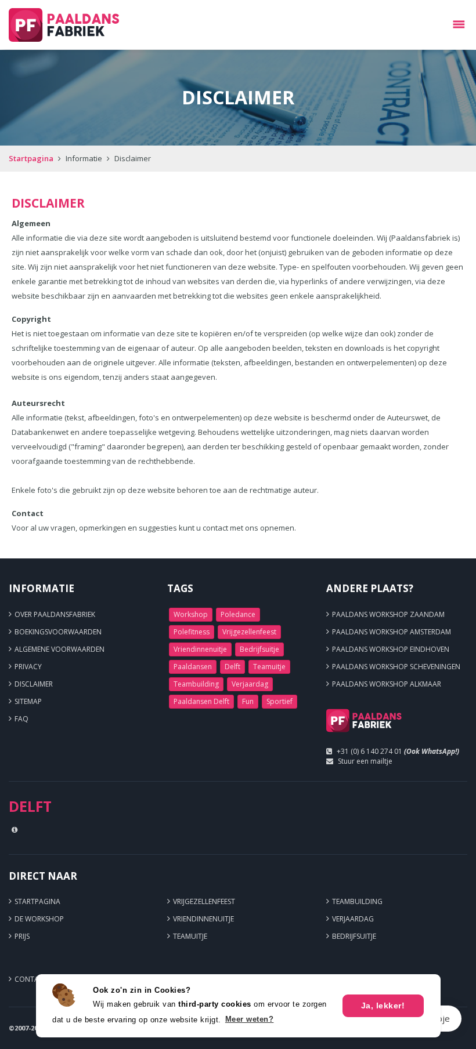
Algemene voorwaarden (59, 649)
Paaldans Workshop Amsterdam (391, 632)
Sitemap (28, 701)
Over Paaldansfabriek (55, 614)
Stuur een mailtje (365, 761)
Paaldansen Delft (201, 701)
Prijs (22, 936)
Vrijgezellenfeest (249, 632)
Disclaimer (34, 684)
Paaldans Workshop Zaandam (388, 614)
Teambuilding (196, 684)
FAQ (21, 719)
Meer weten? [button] (249, 1019)
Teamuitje (269, 666)
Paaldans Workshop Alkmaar (386, 684)
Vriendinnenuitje (200, 649)
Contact (31, 979)
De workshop (39, 919)
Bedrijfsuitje (259, 649)
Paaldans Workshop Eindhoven (390, 649)
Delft (232, 666)
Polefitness (192, 632)
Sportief (279, 701)
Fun (248, 701)
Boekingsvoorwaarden (58, 632)
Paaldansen (193, 666)
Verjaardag (250, 684)
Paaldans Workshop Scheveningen (396, 666)
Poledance (238, 614)
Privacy (28, 666)
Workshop (191, 614)
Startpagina (31, 158)
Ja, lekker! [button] (383, 1005)
